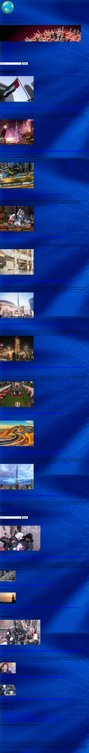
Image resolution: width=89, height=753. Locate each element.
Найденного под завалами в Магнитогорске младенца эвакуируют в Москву (38, 556)
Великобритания (11, 47)
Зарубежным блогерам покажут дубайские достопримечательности (34, 324)
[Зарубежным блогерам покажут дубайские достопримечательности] (44, 305)
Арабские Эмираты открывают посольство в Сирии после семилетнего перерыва (41, 107)
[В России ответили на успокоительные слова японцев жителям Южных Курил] (8, 603)
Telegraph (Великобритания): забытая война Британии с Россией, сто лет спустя (36, 719)
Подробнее (66, 118)
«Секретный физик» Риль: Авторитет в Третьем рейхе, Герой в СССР (32, 721)
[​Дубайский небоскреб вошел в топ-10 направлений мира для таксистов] (44, 477)
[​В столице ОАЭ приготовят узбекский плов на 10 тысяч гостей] (44, 394)
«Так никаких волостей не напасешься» (20, 715)
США (7, 57)
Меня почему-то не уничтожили (17, 713)
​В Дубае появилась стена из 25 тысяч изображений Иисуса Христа (33, 237)
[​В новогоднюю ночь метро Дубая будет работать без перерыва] (44, 176)
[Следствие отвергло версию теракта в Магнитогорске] (8, 581)
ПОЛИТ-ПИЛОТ (7, 18)
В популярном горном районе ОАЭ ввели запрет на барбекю (30, 452)
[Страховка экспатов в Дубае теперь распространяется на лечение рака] (44, 262)
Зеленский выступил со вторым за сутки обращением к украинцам (34, 677)
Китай (7, 53)
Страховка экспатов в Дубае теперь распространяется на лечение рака (35, 280)
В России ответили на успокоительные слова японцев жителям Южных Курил (39, 607)
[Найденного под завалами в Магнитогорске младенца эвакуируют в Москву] (20, 550)
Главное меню (5, 66)
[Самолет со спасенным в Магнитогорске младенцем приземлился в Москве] (8, 695)
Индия (7, 51)
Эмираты (8, 59)
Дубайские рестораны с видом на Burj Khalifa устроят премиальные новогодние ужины (44, 151)
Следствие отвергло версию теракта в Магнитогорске (27, 585)
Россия (7, 55)
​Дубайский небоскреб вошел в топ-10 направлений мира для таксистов (36, 495)
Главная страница (12, 45)
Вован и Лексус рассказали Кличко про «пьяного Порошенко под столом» (34, 717)
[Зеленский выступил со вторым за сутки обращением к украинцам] (8, 673)
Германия (8, 49)
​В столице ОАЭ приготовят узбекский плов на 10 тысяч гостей (31, 413)
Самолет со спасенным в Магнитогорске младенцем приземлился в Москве (38, 699)
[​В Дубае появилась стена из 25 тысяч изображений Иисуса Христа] (44, 219)
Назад (2, 508)
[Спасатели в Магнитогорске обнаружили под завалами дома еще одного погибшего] (20, 644)
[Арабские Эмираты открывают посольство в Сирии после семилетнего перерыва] (44, 89)
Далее (13, 508)
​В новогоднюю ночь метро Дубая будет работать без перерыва (31, 194)
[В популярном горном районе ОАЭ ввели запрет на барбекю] (44, 434)
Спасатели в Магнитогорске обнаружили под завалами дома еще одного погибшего (42, 650)
